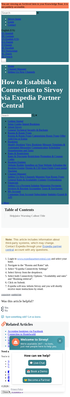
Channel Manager (17, 69)
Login (11, 21)
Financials (13, 182)
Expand (16, 391)
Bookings (13, 141)
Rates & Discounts (17, 156)
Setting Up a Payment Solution (24, 185)
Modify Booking (16, 144)
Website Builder (16, 165)
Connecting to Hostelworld (22, 334)
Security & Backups (37, 130)
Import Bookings (31, 124)
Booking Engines (17, 162)
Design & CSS (33, 168)
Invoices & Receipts (18, 188)
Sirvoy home (14, 19)
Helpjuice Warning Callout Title (27, 215)
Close (6, 392)
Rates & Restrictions (18, 153)
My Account (14, 191)
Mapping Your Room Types (49, 176)
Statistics (52, 194)
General (12, 130)
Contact (12, 24)
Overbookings (54, 179)
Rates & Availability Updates (31, 179)
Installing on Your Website (38, 165)
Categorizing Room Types (45, 135)
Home (11, 66)
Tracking (12, 171)
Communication (40, 147)
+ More (5, 202)
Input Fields (47, 168)
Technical (22, 130)
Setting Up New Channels (21, 72)
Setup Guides (15, 124)
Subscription (40, 194)
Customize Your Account (21, 194)
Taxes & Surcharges (52, 188)
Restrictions (34, 156)
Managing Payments (50, 185)
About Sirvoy (15, 127)
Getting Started (15, 121)
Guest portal (60, 168)
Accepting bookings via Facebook (25, 331)
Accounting (35, 188)
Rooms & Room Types (20, 133)
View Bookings (34, 144)
